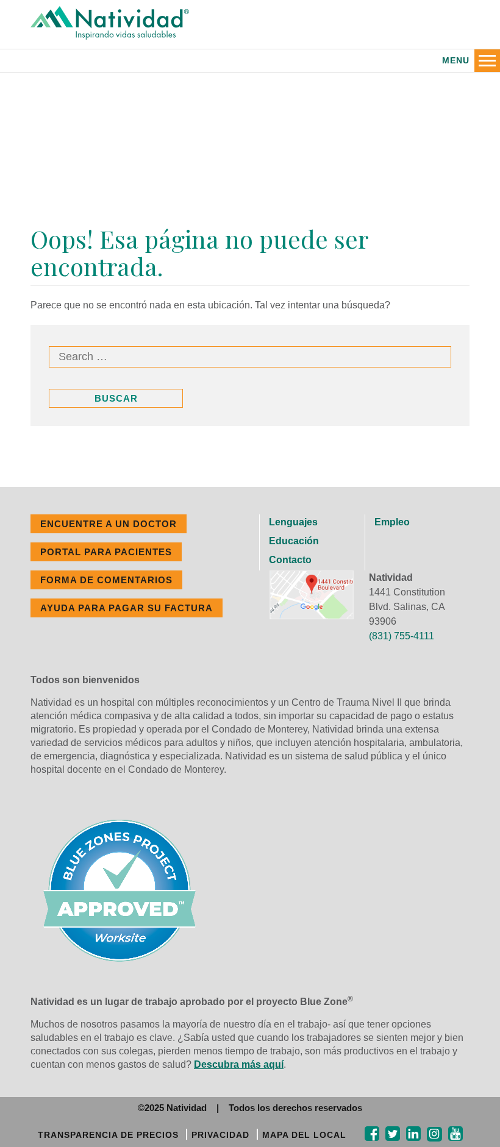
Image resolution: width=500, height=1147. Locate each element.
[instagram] (434, 1134)
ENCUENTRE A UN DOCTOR (108, 524)
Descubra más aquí (239, 1064)
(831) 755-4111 (401, 636)
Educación (294, 541)
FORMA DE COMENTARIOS (106, 580)
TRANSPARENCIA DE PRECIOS (108, 1135)
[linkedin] (413, 1133)
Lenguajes (293, 522)
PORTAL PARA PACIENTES (106, 552)
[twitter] (392, 1133)
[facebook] (372, 1133)
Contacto (290, 560)
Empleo (392, 522)
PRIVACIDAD (220, 1135)
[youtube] (455, 1133)
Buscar (116, 398)
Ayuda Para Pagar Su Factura (126, 608)
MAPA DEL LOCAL (304, 1135)
